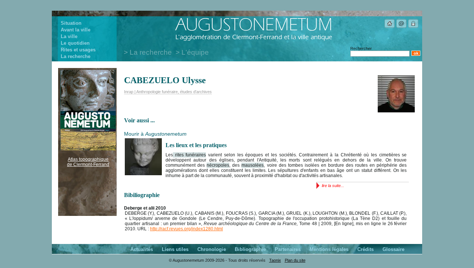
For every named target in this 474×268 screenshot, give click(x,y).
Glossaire (393, 249)
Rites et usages (78, 49)
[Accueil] (389, 27)
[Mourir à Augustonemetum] (143, 173)
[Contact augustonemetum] (401, 27)
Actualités (141, 249)
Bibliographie (250, 249)
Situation (71, 23)
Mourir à (155, 134)
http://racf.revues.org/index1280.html (186, 228)
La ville (69, 36)
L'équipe (195, 52)
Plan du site (295, 260)
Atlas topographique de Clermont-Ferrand (88, 162)
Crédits (365, 249)
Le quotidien (75, 43)
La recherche (75, 56)
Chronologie (211, 249)
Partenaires (288, 249)
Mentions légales (329, 249)
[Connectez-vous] (413, 27)
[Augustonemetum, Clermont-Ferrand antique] (253, 40)
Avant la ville (75, 30)
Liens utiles (175, 249)
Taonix (275, 260)
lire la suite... (333, 185)
